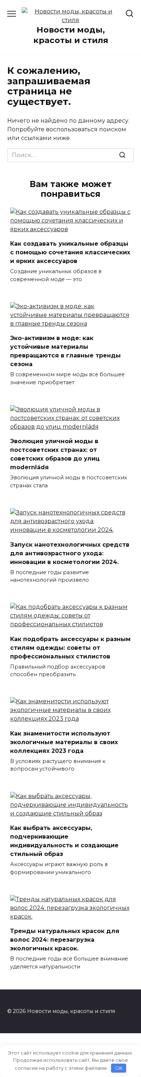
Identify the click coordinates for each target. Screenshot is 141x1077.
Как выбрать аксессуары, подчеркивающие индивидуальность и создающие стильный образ (64, 840)
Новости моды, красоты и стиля (70, 35)
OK (119, 1068)
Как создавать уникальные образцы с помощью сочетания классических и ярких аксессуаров (70, 252)
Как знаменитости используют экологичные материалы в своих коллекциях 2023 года (64, 742)
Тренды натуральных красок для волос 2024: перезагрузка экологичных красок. (64, 940)
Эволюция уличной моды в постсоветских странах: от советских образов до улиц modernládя (55, 454)
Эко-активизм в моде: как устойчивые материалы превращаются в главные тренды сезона (65, 351)
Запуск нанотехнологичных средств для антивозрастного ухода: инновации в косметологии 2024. (69, 553)
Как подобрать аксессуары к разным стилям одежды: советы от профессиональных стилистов (70, 647)
